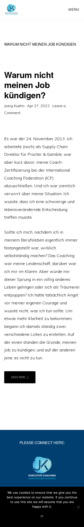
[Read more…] (23, 379)
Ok (42, 516)
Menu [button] (73, 9)
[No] (78, 507)
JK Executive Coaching (20, 9)
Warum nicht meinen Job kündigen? (29, 84)
